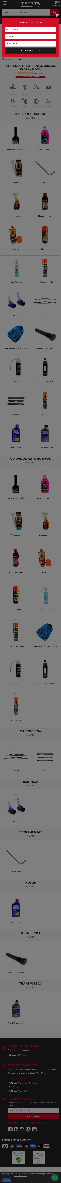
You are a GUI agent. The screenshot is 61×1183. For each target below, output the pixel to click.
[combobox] (30, 29)
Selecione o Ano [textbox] (12, 43)
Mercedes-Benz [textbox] (12, 29)
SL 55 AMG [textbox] (10, 36)
